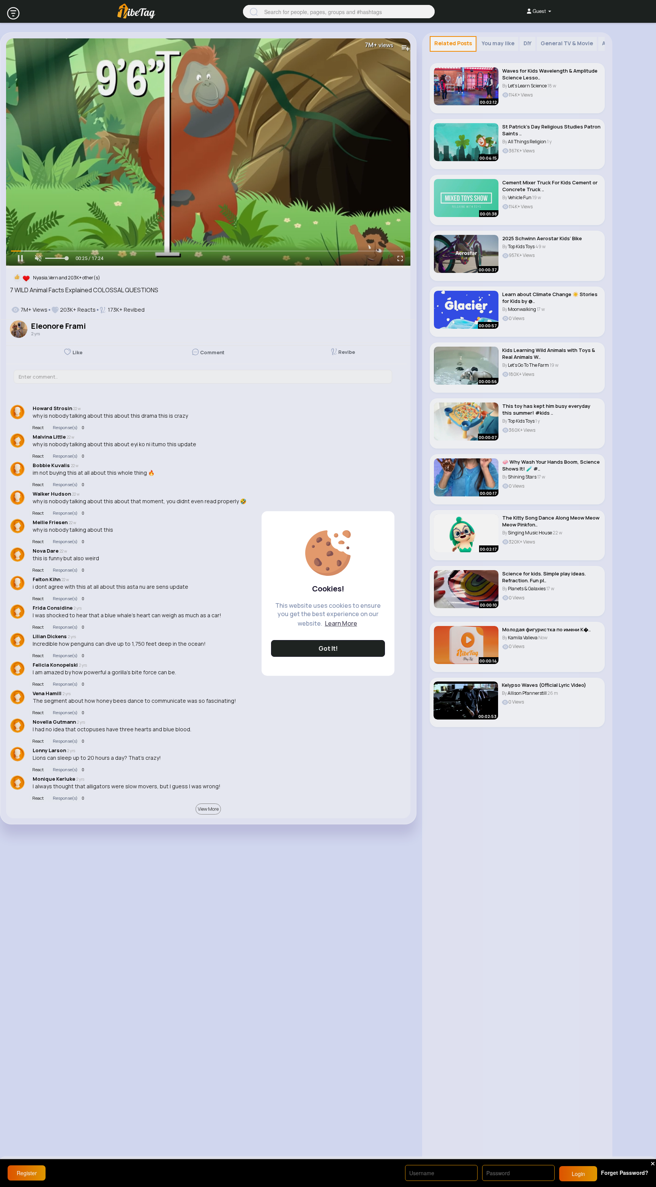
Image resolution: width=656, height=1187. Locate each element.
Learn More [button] (341, 623)
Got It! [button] (328, 648)
